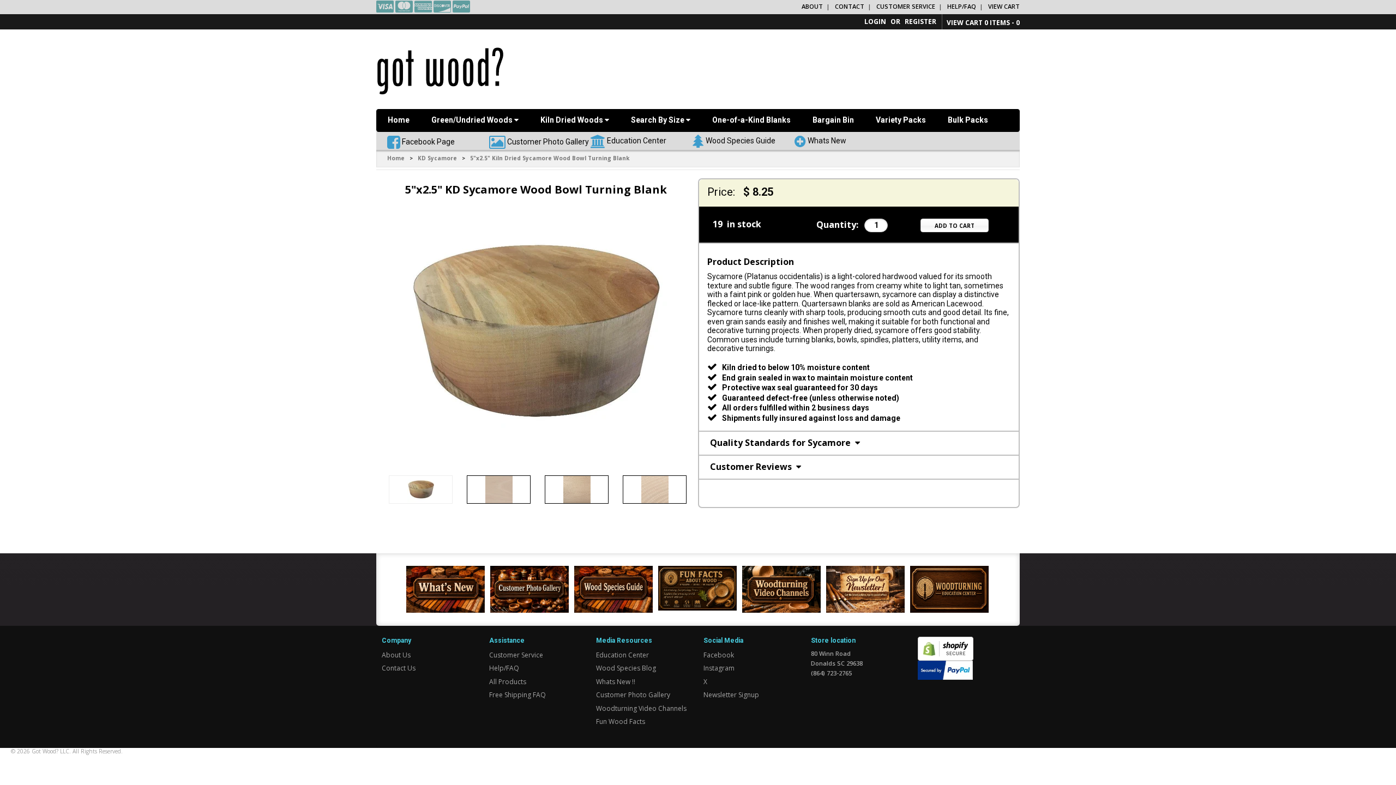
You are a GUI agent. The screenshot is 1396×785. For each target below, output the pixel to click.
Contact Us (399, 668)
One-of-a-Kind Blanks (751, 120)
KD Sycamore (437, 158)
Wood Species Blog (626, 668)
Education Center (636, 140)
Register (920, 21)
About (812, 6)
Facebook (718, 655)
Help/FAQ (961, 6)
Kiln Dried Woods (572, 120)
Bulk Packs (968, 120)
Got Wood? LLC (50, 751)
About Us (396, 655)
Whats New (827, 140)
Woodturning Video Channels (641, 708)
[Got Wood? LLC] (440, 70)
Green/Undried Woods (472, 120)
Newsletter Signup (731, 694)
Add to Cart (954, 226)
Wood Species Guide (740, 140)
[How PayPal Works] (945, 669)
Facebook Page (427, 141)
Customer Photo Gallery (548, 141)
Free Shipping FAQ (517, 694)
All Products (507, 681)
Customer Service (905, 6)
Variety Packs (901, 120)
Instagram (719, 668)
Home (399, 120)
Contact (849, 6)
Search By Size (658, 120)
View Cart (1004, 6)
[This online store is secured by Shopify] (945, 642)
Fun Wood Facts (620, 721)
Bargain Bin (833, 120)
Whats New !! (615, 681)
